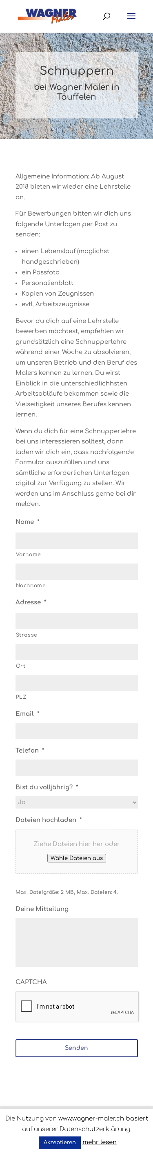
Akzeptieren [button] (60, 1142)
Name (28, 522)
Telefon (30, 750)
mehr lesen (99, 1142)
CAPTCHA (31, 982)
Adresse (31, 602)
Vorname (29, 554)
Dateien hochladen (49, 820)
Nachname (31, 585)
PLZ (21, 697)
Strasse (27, 635)
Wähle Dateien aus (77, 858)
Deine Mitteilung (42, 909)
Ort (21, 666)
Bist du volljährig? (47, 787)
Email (28, 714)
